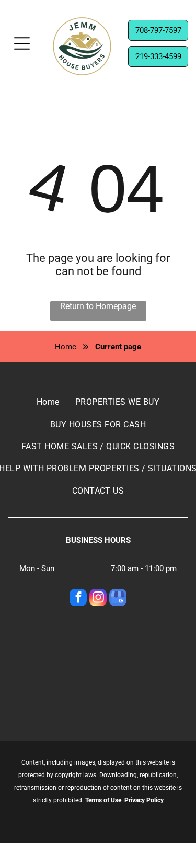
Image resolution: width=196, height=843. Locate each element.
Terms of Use (103, 800)
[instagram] (98, 599)
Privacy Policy (144, 800)
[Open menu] (22, 43)
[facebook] (78, 599)
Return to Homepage (98, 306)
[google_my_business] (117, 599)
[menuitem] (48, 402)
